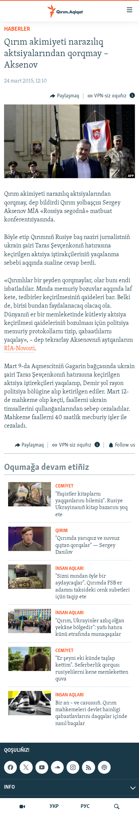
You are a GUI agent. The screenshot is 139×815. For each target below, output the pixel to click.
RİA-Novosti (19, 349)
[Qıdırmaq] (117, 806)
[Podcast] (104, 767)
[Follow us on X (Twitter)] (26, 767)
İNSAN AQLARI (69, 568)
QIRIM (61, 530)
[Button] (64, 96)
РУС (85, 806)
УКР (54, 806)
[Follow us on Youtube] (41, 767)
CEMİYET (64, 486)
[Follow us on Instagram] (72, 767)
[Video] (22, 806)
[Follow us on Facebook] (10, 767)
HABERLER (17, 29)
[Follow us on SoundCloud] (57, 767)
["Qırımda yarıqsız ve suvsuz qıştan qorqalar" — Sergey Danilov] (29, 539)
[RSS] (88, 767)
